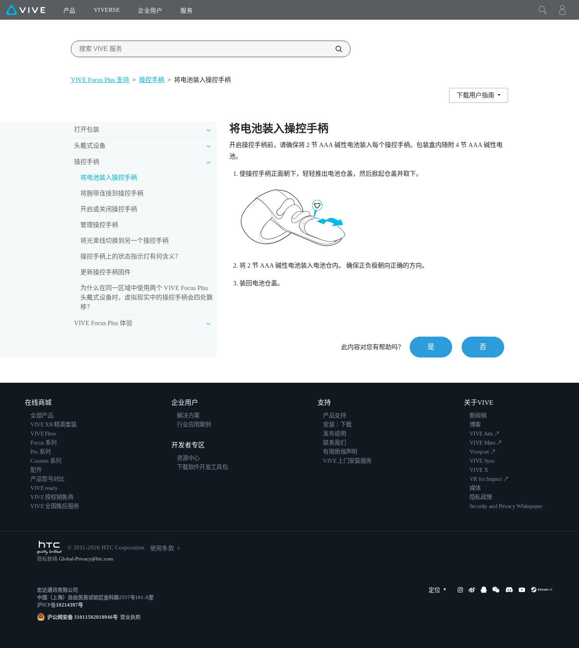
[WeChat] (495, 590)
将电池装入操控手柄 (108, 177)
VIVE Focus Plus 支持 (100, 79)
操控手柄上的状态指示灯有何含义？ (130, 256)
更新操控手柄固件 (105, 272)
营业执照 (129, 617)
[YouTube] (522, 590)
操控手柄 (151, 79)
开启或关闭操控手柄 (108, 209)
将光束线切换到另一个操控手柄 (124, 240)
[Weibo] (472, 590)
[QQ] (484, 590)
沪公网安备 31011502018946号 (82, 617)
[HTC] (49, 548)
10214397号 (69, 605)
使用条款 (162, 548)
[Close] (543, 10)
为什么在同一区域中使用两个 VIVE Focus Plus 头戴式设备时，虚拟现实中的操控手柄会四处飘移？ (146, 297)
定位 (434, 590)
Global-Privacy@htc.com (86, 559)
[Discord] (509, 590)
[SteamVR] (542, 589)
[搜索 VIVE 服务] (334, 49)
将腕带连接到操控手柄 (111, 193)
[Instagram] (460, 590)
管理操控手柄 (99, 225)
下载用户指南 (476, 95)
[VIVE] (25, 10)
